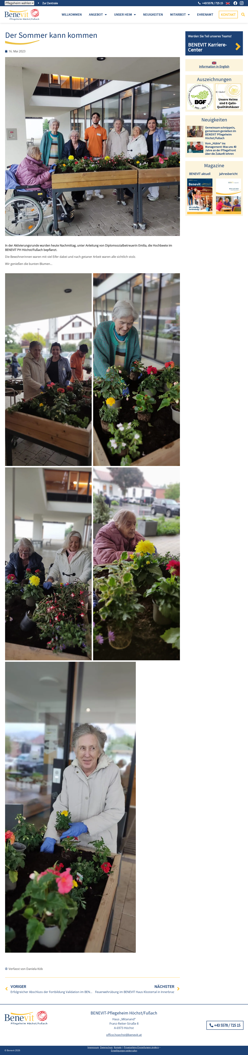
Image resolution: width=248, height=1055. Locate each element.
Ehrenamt (205, 14)
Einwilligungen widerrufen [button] (124, 1050)
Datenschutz (106, 1047)
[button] (243, 14)
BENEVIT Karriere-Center (207, 47)
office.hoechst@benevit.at (124, 1035)
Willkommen (72, 14)
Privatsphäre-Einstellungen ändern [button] (141, 1047)
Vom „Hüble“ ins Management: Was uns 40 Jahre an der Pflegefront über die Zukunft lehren (220, 148)
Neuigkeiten (153, 14)
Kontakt (117, 1047)
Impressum (93, 1047)
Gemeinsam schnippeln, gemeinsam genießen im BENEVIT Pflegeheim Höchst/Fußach (220, 133)
